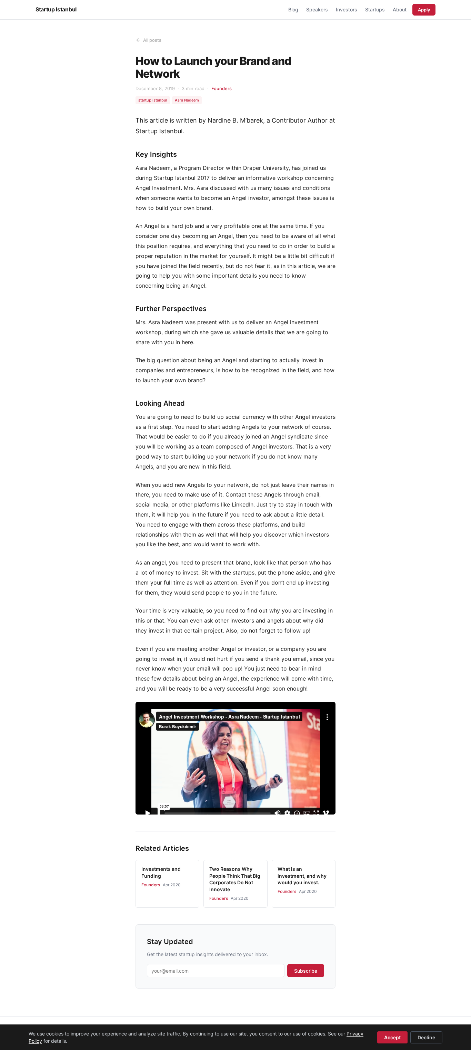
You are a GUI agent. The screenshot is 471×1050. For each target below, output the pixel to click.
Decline (426, 1037)
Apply (424, 9)
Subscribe (305, 971)
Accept (392, 1037)
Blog (293, 9)
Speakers (317, 9)
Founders (221, 88)
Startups (375, 9)
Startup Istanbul (56, 9)
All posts (152, 40)
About (400, 9)
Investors (346, 9)
